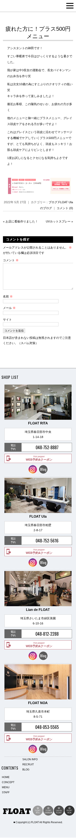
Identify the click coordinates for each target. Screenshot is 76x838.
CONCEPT (8, 782)
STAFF (6, 792)
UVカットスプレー (58, 221)
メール (9, 308)
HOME (6, 777)
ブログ (53, 202)
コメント (11, 260)
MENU (6, 787)
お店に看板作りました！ (21, 221)
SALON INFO (30, 759)
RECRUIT (28, 764)
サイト (7, 319)
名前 (8, 296)
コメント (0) (65, 208)
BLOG (25, 769)
